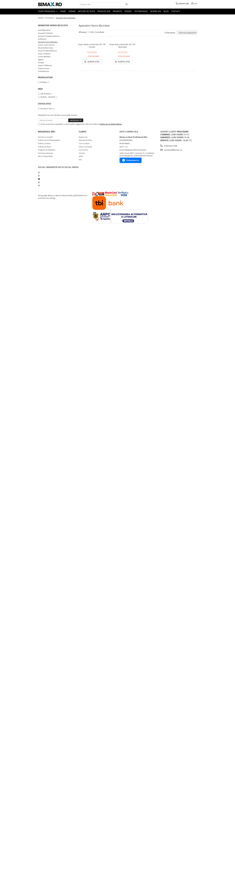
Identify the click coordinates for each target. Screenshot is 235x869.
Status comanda (85, 146)
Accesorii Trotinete (45, 33)
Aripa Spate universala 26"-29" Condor (92, 45)
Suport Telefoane (45, 65)
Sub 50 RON (45, 93)
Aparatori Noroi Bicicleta (48, 42)
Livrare (72, 11)
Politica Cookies (44, 143)
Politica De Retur (44, 146)
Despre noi (155, 11)
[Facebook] (39, 172)
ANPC (81, 156)
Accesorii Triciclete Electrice (49, 36)
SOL (80, 159)
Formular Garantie (45, 153)
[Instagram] (39, 185)
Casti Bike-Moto (44, 30)
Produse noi (104, 11)
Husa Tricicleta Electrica (47, 50)
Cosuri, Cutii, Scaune (46, 45)
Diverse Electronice (45, 48)
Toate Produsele (47, 11)
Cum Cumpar (84, 143)
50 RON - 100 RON (47, 97)
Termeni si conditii (45, 137)
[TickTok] (39, 182)
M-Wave (43, 82)
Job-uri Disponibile (45, 156)
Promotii (117, 11)
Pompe (41, 62)
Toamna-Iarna (43, 68)
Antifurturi (42, 39)
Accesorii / (50, 17)
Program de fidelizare (46, 150)
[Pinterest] (39, 176)
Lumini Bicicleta (44, 56)
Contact (175, 11)
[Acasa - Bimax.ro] (51, 4)
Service (128, 11)
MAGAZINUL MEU (46, 131)
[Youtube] (39, 179)
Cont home (83, 150)
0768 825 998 (170, 146)
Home (63, 11)
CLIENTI (82, 131)
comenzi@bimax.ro (172, 149)
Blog (166, 11)
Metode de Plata (86, 11)
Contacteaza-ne (132, 160)
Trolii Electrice (43, 71)
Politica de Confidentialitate (110, 124)
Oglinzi (40, 59)
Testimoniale (141, 11)
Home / (41, 17)
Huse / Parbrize (44, 53)
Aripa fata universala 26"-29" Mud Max (122, 45)
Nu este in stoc (46, 108)
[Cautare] (126, 4)
